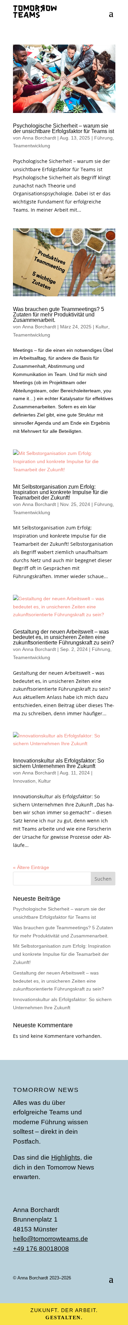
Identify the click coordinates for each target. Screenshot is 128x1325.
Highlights (65, 1157)
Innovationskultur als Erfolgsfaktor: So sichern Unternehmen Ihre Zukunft (58, 763)
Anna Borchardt (39, 138)
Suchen (103, 879)
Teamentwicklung (31, 145)
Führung (103, 138)
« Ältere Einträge (31, 867)
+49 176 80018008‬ (41, 1248)
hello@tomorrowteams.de (50, 1238)
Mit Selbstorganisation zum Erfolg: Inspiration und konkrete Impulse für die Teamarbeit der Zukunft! (60, 492)
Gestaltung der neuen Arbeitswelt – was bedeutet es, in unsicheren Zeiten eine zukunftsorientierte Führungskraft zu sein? (63, 637)
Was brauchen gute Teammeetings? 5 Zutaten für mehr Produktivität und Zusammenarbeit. (58, 314)
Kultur (102, 326)
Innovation (24, 781)
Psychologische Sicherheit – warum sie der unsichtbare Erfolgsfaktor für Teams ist (63, 128)
